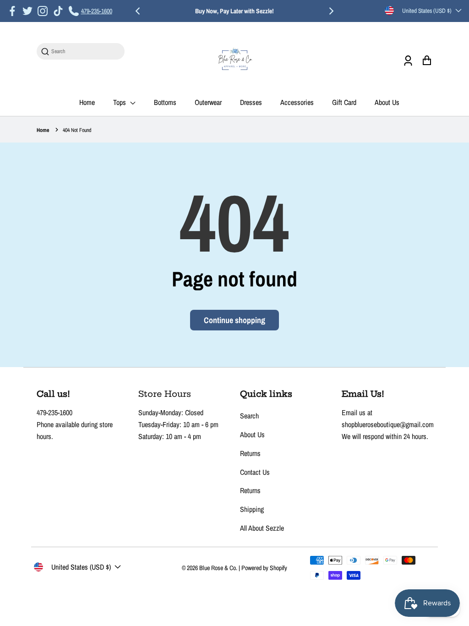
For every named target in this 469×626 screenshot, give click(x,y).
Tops (120, 102)
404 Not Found (77, 130)
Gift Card (344, 102)
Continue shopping (234, 320)
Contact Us (255, 472)
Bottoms (165, 102)
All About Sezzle (262, 528)
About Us (387, 102)
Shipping (252, 509)
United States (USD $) (427, 10)
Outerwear (208, 102)
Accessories (297, 102)
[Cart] (426, 60)
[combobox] (85, 51)
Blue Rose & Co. (219, 568)
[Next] (331, 11)
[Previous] (138, 11)
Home (87, 102)
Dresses (251, 102)
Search (249, 416)
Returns (250, 453)
